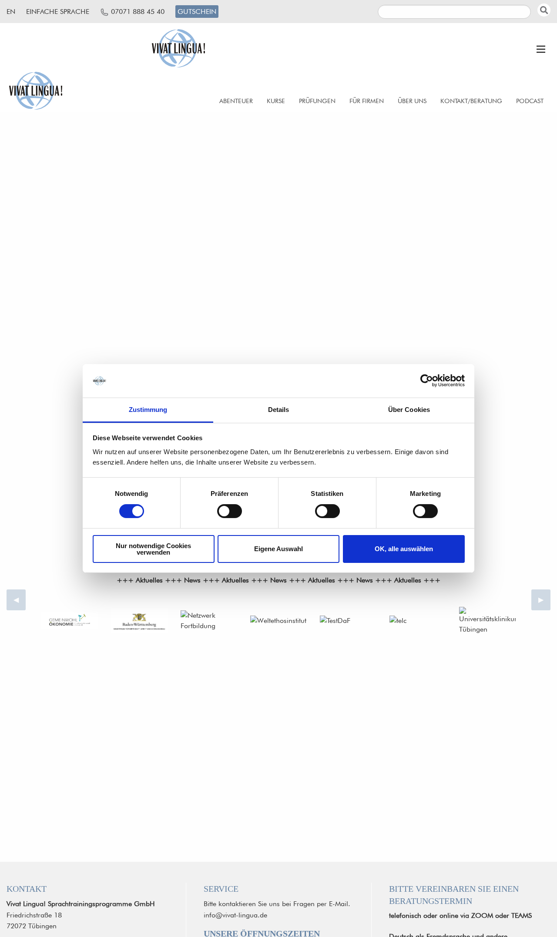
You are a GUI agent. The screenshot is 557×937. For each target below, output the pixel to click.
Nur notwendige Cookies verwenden (153, 549)
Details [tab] (278, 409)
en (11, 11)
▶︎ (544, 600)
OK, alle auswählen (404, 548)
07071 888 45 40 (137, 11)
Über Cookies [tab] (409, 409)
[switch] (229, 511)
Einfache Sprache (57, 11)
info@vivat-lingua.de (235, 915)
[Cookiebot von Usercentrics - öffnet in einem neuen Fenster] (427, 380)
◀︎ (19, 600)
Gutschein (197, 11)
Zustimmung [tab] (148, 409)
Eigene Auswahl (278, 548)
